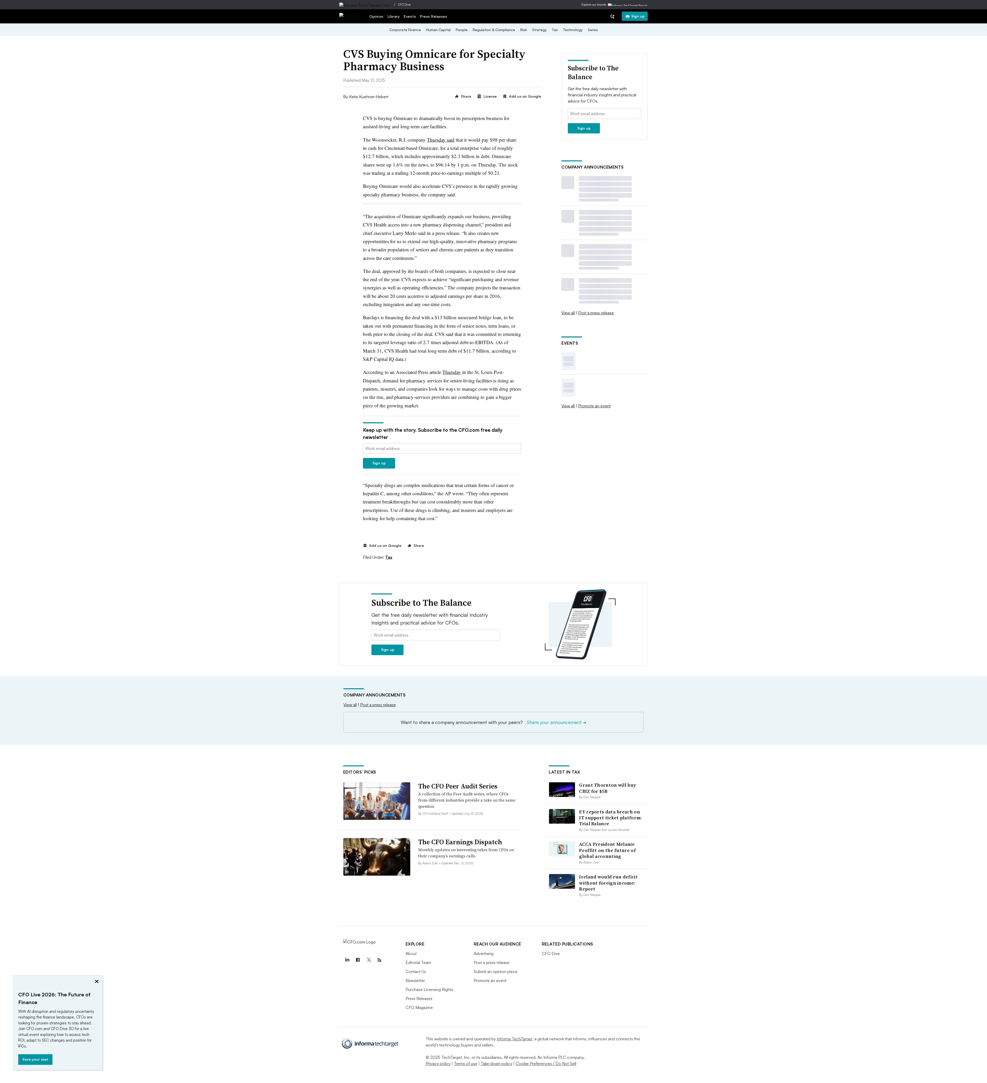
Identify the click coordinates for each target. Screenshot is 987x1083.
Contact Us (416, 971)
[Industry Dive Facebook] (358, 960)
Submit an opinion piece (495, 971)
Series (593, 29)
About (411, 953)
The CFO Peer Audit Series (457, 786)
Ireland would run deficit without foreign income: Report (608, 883)
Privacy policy (438, 1063)
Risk (523, 29)
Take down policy (496, 1063)
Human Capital (438, 29)
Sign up (638, 16)
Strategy (539, 29)
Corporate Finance (405, 29)
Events (410, 16)
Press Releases (433, 16)
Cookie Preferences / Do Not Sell (546, 1063)
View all (568, 312)
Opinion (376, 16)
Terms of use (465, 1063)
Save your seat (35, 1059)
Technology (573, 29)
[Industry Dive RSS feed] (379, 960)
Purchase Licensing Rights (429, 989)
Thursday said (440, 139)
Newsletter (415, 980)
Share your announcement (556, 722)
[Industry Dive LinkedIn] (347, 960)
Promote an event (594, 405)
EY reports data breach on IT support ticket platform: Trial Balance (610, 818)
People (462, 29)
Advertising (484, 953)
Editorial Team (418, 962)
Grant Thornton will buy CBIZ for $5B (607, 788)
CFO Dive (404, 4)
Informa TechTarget (514, 1038)
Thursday (451, 372)
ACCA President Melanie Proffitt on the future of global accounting (607, 850)
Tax (555, 29)
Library (394, 16)
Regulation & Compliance (494, 29)
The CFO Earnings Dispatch (460, 842)
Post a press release (596, 312)
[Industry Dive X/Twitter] (368, 960)
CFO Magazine (419, 1007)
